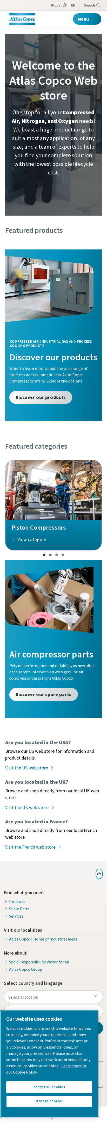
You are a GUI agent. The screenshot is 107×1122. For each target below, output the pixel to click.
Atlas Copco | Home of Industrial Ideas (43, 939)
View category (31, 539)
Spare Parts (19, 908)
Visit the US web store (26, 768)
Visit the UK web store (27, 807)
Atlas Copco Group (25, 969)
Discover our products (41, 397)
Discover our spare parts (44, 694)
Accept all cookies (49, 1087)
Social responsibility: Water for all (39, 961)
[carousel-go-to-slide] (44, 555)
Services (16, 916)
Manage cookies (49, 1101)
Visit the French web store (30, 847)
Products (17, 901)
